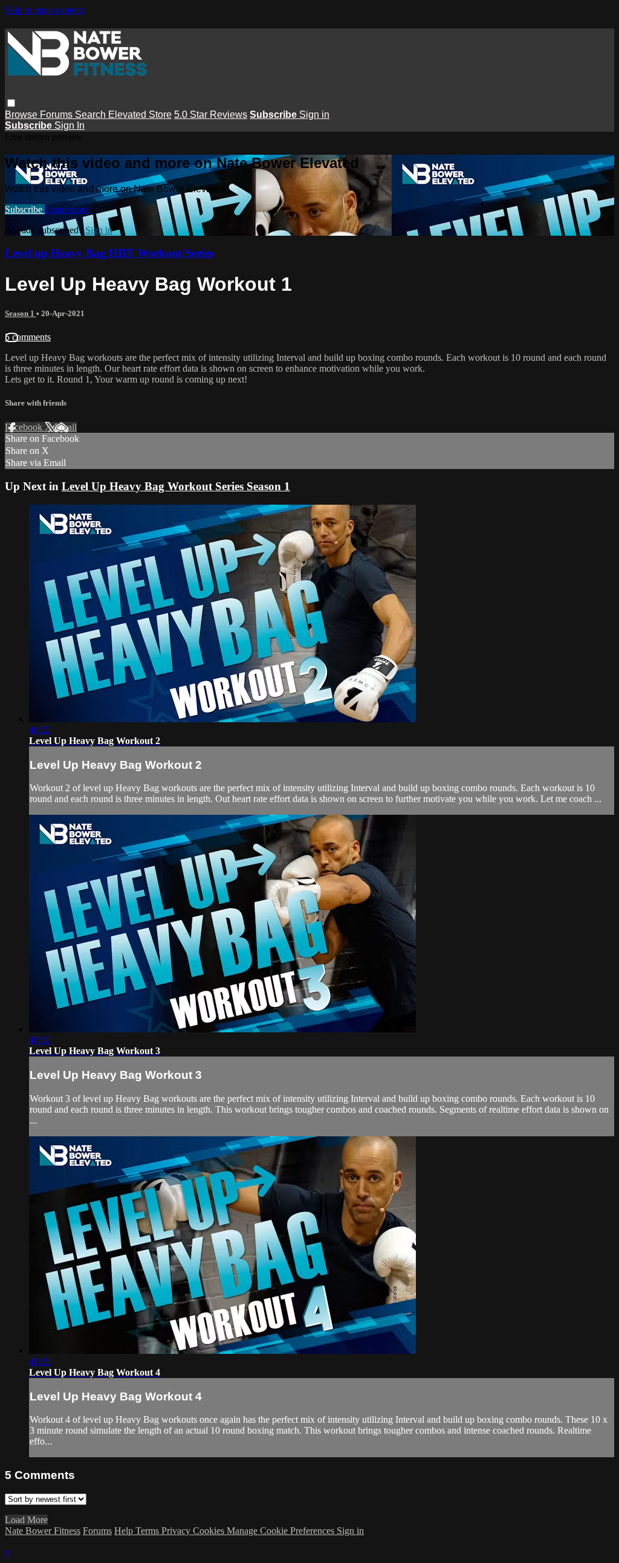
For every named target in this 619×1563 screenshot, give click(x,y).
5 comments (28, 337)
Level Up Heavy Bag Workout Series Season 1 (176, 486)
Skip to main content (44, 10)
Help (124, 1531)
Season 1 (20, 313)
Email (65, 427)
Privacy (177, 1531)
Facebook (25, 427)
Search (91, 114)
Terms (148, 1531)
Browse (22, 114)
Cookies (210, 1531)
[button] (11, 103)
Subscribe (25, 209)
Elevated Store (140, 114)
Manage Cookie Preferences (282, 1531)
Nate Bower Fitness (42, 1531)
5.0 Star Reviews (210, 114)
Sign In (69, 125)
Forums (57, 114)
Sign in (314, 114)
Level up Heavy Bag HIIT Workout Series (109, 253)
